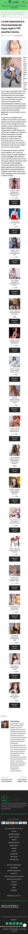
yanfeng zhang (18, 35)
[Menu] (1, 3)
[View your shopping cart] (22, 2)
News (9, 12)
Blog (6, 12)
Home (2, 12)
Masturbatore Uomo (7, 169)
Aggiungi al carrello (14, 202)
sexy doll (5, 93)
